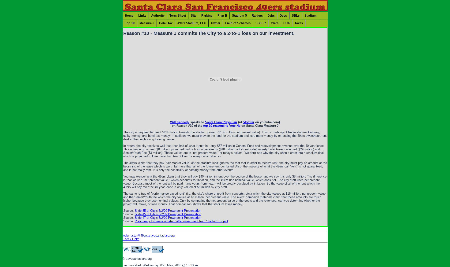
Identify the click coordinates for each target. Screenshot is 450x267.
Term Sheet (177, 15)
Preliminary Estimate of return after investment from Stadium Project (181, 221)
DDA (286, 23)
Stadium (310, 15)
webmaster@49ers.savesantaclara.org (149, 235)
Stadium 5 (239, 15)
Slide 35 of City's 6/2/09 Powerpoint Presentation (168, 210)
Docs (283, 15)
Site (193, 15)
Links (142, 15)
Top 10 (130, 23)
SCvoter (248, 122)
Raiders (257, 15)
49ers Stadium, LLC (191, 23)
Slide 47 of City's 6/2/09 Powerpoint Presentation (168, 217)
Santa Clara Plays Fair (221, 122)
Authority (158, 15)
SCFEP (260, 23)
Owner (215, 23)
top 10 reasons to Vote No (221, 125)
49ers (274, 23)
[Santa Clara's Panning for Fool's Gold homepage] (225, 10)
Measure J (146, 23)
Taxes (299, 23)
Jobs (271, 15)
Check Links (131, 239)
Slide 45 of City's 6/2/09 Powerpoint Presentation (168, 214)
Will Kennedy (179, 122)
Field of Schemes (238, 23)
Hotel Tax (165, 23)
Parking (207, 15)
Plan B (222, 15)
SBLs (296, 15)
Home (129, 15)
